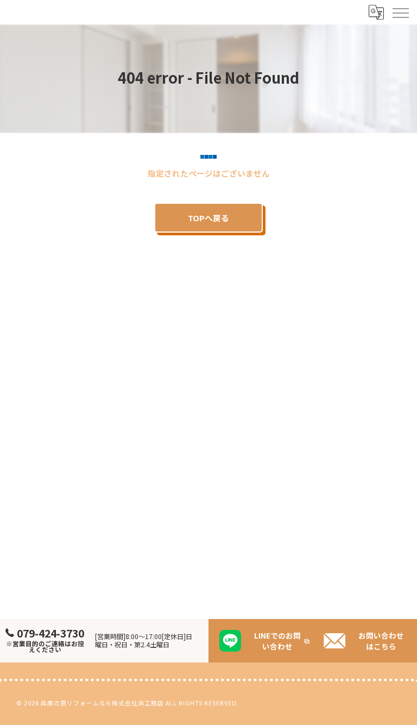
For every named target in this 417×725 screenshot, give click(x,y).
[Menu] (400, 12)
